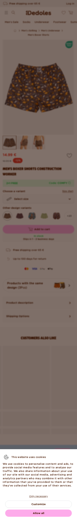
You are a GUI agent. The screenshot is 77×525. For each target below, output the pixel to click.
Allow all (38, 513)
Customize (38, 504)
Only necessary (38, 496)
